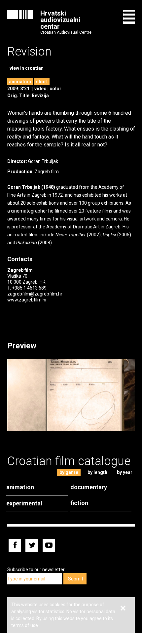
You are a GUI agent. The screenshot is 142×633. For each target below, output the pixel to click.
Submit (75, 578)
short (42, 81)
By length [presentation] (97, 472)
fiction (79, 502)
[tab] (69, 472)
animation (20, 81)
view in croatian (27, 68)
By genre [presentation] (68, 472)
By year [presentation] (124, 472)
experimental (24, 503)
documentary (88, 487)
